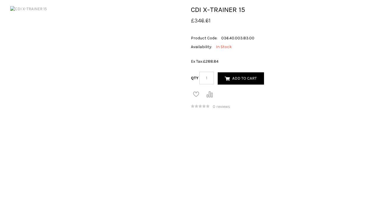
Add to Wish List (196, 94)
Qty (194, 78)
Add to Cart (244, 78)
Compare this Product (209, 94)
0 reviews (221, 106)
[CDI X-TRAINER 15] (28, 8)
